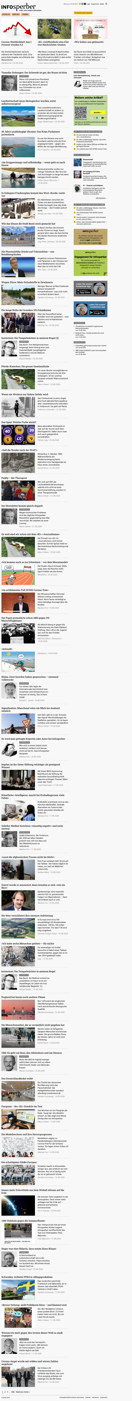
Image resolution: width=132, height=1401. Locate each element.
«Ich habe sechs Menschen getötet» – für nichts (27, 943)
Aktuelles (6, 14)
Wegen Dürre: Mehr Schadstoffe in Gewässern (27, 282)
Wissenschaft (88, 159)
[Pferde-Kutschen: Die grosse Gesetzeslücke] (18, 370)
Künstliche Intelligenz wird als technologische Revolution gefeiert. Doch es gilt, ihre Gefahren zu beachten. (94, 191)
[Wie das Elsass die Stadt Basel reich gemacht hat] (18, 227)
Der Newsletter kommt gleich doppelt (22, 505)
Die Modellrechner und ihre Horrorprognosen (26, 1134)
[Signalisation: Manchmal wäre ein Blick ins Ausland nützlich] (18, 714)
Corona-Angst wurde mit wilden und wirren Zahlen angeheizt (29, 1363)
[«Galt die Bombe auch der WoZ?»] (18, 454)
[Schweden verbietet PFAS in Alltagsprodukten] (18, 1281)
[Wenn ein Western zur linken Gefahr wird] (18, 398)
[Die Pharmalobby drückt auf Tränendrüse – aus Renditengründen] (18, 258)
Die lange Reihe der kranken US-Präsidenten (26, 310)
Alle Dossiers (100, 198)
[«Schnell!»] (18, 653)
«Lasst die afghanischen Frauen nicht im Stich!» (27, 857)
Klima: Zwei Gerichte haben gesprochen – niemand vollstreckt (29, 678)
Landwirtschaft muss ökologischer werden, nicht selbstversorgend (28, 102)
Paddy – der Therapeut (14, 477)
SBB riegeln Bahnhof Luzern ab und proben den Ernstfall (90, 351)
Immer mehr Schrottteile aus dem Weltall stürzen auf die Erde (32, 1191)
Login (88, 4)
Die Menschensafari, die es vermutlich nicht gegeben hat (32, 1024)
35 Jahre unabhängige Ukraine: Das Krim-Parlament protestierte (30, 133)
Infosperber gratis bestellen (83, 13)
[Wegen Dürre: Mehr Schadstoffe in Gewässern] (18, 286)
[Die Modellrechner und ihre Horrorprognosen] (18, 1138)
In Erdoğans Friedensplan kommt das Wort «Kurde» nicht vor (33, 194)
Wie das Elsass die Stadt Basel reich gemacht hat (28, 223)
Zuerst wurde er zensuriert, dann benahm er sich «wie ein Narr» (33, 886)
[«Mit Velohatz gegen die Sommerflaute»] (18, 1224)
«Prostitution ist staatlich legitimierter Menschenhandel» (89, 327)
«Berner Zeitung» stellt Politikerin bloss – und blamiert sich (34, 1304)
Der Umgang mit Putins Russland (91, 172)
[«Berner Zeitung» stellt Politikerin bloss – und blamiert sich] (18, 1308)
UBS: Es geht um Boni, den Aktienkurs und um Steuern (31, 1052)
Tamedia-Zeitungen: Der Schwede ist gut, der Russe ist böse (34, 72)
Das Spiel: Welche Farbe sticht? (18, 422)
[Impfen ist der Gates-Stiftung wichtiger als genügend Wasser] (18, 771)
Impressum (103, 1397)
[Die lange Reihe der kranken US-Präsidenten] (18, 314)
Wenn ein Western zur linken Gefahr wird (24, 394)
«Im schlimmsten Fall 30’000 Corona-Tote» (24, 590)
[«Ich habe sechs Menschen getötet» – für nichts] (18, 947)
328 (12, 1392)
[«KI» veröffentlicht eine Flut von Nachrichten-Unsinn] (54, 20)
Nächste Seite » (23, 1392)
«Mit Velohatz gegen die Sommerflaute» (23, 1220)
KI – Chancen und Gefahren (93, 185)
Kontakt (88, 1397)
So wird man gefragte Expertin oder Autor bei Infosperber (33, 738)
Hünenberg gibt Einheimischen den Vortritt (90, 346)
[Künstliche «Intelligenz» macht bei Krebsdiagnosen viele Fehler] (18, 802)
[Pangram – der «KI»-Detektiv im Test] (18, 1110)
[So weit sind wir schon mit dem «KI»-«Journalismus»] (18, 538)
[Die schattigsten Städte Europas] (18, 1166)
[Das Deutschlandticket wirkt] (18, 1082)
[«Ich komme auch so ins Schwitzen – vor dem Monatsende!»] (18, 566)
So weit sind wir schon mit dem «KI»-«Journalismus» (30, 534)
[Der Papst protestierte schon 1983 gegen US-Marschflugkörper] (18, 624)
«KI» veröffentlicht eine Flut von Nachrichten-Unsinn (53, 43)
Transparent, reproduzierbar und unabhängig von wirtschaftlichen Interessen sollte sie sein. (95, 164)
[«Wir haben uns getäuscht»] (90, 20)
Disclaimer (95, 1397)
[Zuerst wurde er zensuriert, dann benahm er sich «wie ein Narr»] (18, 891)
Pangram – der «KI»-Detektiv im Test (21, 1106)
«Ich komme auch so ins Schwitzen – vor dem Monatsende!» (34, 562)
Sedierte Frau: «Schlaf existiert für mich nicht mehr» (89, 334)
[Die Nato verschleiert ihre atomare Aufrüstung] (18, 919)
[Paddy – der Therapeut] (18, 481)
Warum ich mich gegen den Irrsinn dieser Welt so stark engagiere (32, 1334)
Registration (95, 4)
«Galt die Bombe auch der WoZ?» (19, 450)
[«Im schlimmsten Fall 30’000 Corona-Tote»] (18, 594)
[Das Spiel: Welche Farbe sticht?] (18, 426)
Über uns (15, 14)
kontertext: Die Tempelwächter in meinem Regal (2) (30, 337)
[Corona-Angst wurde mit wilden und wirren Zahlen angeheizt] (18, 1368)
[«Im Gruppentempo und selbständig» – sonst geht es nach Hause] (18, 169)
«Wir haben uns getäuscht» (89, 41)
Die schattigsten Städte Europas (19, 1162)
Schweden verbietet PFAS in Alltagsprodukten (27, 1276)
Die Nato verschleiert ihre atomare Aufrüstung (27, 915)
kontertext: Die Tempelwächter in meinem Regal (28, 971)
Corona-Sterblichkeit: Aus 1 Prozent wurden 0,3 (16, 43)
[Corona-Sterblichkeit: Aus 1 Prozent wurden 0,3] (18, 20)
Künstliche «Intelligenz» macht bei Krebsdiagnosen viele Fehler (32, 796)
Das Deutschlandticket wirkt (17, 1078)
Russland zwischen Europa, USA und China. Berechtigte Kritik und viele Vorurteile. (95, 178)
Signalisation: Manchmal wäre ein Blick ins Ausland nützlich (30, 709)
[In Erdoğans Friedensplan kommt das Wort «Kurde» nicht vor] (18, 199)
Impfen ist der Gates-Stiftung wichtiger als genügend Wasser (30, 766)
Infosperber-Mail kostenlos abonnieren (72, 1397)
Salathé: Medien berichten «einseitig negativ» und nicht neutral (32, 827)
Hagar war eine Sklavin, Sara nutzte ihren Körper (28, 1248)
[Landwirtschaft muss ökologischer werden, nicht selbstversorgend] (18, 107)
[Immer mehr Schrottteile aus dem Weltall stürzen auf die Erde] (18, 1196)
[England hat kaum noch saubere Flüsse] (18, 1001)
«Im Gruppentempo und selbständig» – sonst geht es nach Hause (33, 164)
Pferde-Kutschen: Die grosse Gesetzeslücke (25, 366)
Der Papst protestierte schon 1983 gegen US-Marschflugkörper (25, 619)
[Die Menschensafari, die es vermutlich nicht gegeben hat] (18, 1029)
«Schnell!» (7, 648)
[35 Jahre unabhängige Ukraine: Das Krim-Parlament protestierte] (18, 138)
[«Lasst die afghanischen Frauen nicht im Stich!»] (18, 861)
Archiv (102, 4)
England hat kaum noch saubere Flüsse (23, 997)
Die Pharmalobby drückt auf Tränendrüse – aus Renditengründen (27, 253)
